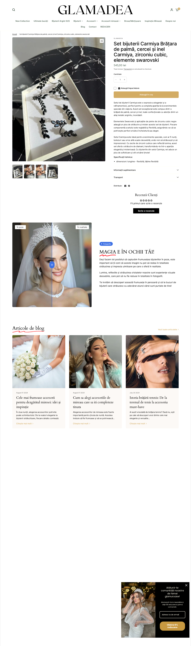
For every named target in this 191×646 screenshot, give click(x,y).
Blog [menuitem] (83, 26)
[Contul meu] (171, 9)
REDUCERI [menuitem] (105, 26)
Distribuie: (118, 186)
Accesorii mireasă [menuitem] (109, 21)
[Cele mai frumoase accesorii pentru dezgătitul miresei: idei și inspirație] (38, 361)
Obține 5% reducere (172, 626)
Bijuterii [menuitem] (77, 21)
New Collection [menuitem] (22, 21)
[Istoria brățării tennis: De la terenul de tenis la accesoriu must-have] (152, 361)
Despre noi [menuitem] (171, 21)
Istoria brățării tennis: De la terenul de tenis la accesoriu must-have (149, 402)
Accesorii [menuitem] (91, 21)
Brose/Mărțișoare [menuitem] (132, 21)
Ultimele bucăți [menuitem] (41, 21)
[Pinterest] (129, 185)
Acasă (14, 34)
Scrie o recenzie (146, 211)
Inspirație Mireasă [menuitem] (153, 21)
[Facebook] (125, 185)
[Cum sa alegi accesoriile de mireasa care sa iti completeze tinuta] (95, 361)
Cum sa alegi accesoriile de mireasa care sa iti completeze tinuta (93, 402)
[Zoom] (102, 41)
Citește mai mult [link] (24, 424)
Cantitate (117, 74)
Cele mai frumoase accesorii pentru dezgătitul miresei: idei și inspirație (38, 402)
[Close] (186, 585)
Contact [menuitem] (93, 26)
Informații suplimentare (125, 170)
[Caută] (14, 9)
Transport (118, 177)
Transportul (128, 69)
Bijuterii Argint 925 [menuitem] (61, 21)
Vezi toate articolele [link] (167, 329)
